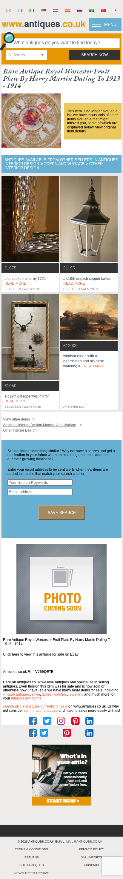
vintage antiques (16, 694)
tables (47, 694)
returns (31, 857)
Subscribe (91, 865)
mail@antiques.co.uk (84, 841)
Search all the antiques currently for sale (35, 706)
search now (94, 55)
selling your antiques (41, 710)
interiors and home (26, 698)
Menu (110, 24)
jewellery (76, 694)
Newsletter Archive (31, 873)
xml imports (91, 857)
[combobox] (26, 55)
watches (60, 694)
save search (62, 512)
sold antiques (31, 865)
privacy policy (91, 849)
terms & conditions (31, 849)
